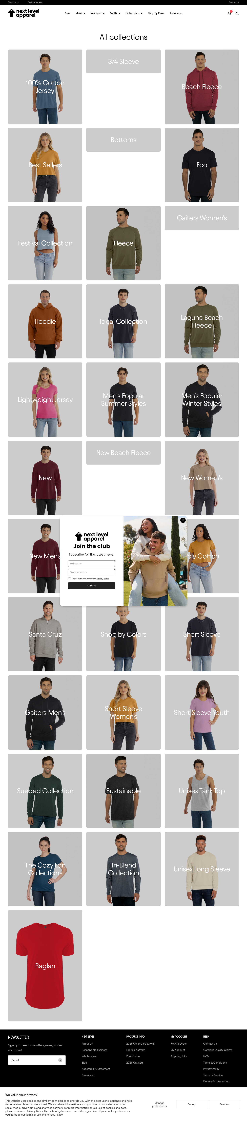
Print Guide (133, 1056)
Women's (96, 13)
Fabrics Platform (135, 1049)
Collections (132, 13)
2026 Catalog (134, 1062)
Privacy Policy (211, 1068)
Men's (78, 13)
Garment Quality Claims (217, 1049)
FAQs (206, 1056)
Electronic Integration (216, 1081)
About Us (87, 1043)
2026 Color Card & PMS (140, 1043)
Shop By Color (156, 13)
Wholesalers (89, 1056)
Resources (176, 13)
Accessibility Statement (96, 1068)
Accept (192, 1104)
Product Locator (35, 2)
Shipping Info (179, 1056)
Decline (224, 1104)
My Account (178, 1049)
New (67, 13)
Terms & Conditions (215, 1062)
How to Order (179, 1043)
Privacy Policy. (55, 1114)
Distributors (13, 2)
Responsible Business (94, 1049)
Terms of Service (213, 1075)
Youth (113, 13)
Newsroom (88, 1075)
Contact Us (234, 2)
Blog (84, 1062)
